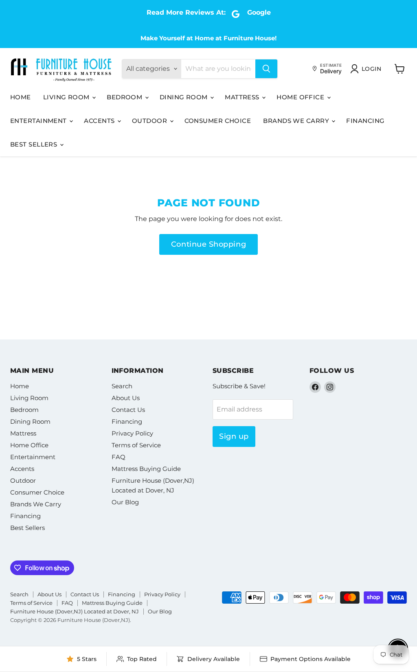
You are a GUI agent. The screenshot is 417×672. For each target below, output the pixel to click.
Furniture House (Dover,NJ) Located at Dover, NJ (74, 611)
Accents (100, 121)
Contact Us (128, 410)
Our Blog (125, 502)
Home (20, 97)
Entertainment (39, 121)
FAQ (118, 457)
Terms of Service (136, 445)
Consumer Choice (217, 121)
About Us (126, 398)
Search (122, 386)
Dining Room (184, 97)
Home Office (301, 97)
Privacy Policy (132, 433)
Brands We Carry (297, 121)
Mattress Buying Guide (146, 469)
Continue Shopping (208, 244)
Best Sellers (34, 144)
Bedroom (125, 97)
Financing (365, 121)
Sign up (234, 436)
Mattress (243, 97)
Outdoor (150, 121)
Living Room (67, 97)
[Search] (266, 68)
